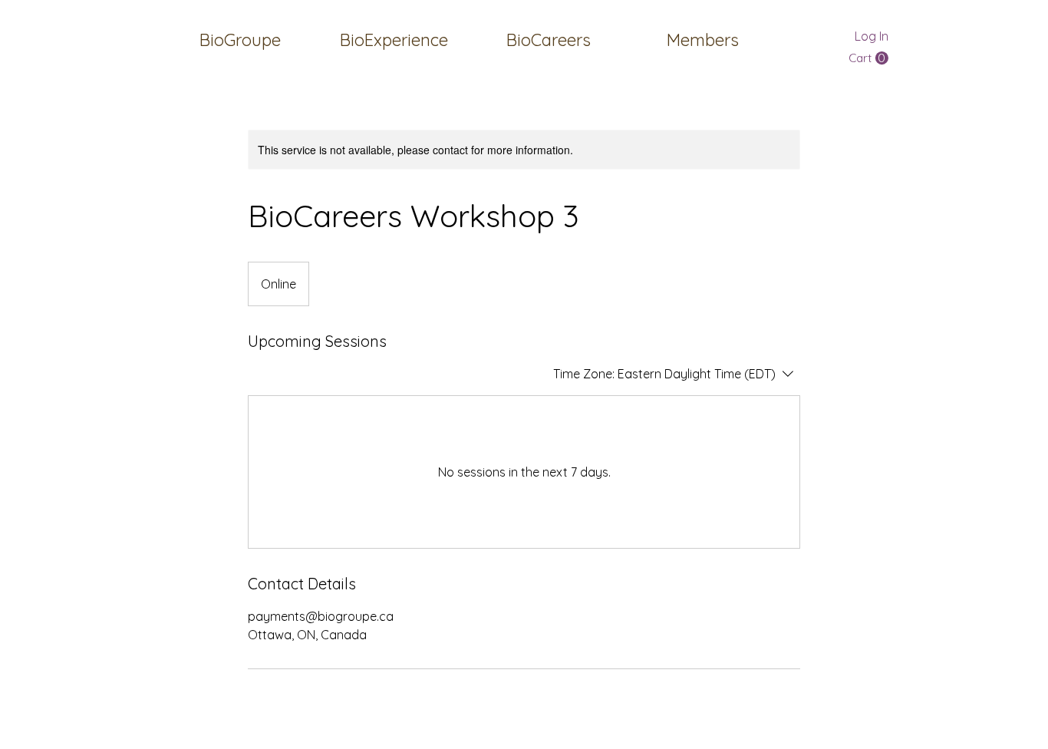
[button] (702, 40)
